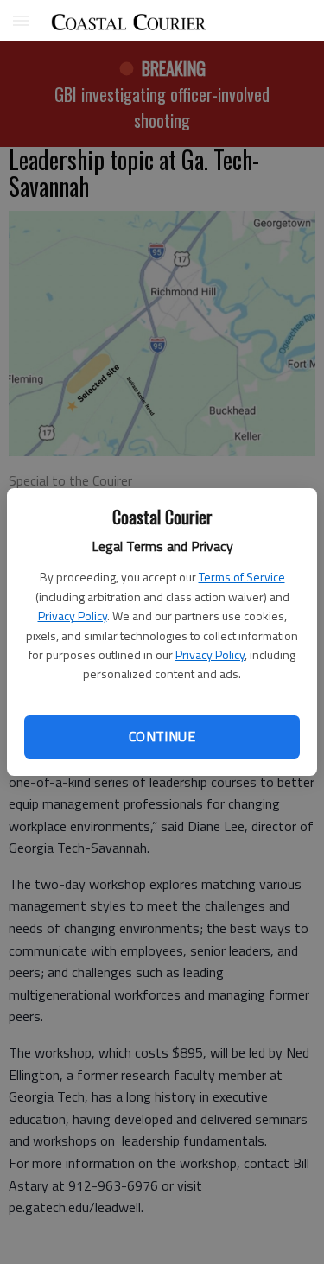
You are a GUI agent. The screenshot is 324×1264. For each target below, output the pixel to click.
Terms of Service (242, 577)
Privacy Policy (72, 616)
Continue (162, 736)
